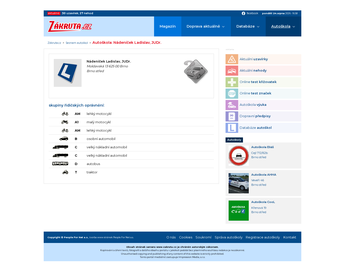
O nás (171, 237)
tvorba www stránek (101, 237)
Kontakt (289, 237)
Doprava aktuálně (203, 26)
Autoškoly (234, 139)
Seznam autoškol (77, 43)
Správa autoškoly (228, 237)
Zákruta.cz (54, 43)
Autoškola (280, 26)
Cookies (185, 237)
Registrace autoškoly (263, 237)
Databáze (245, 26)
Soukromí (203, 237)
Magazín (168, 26)
